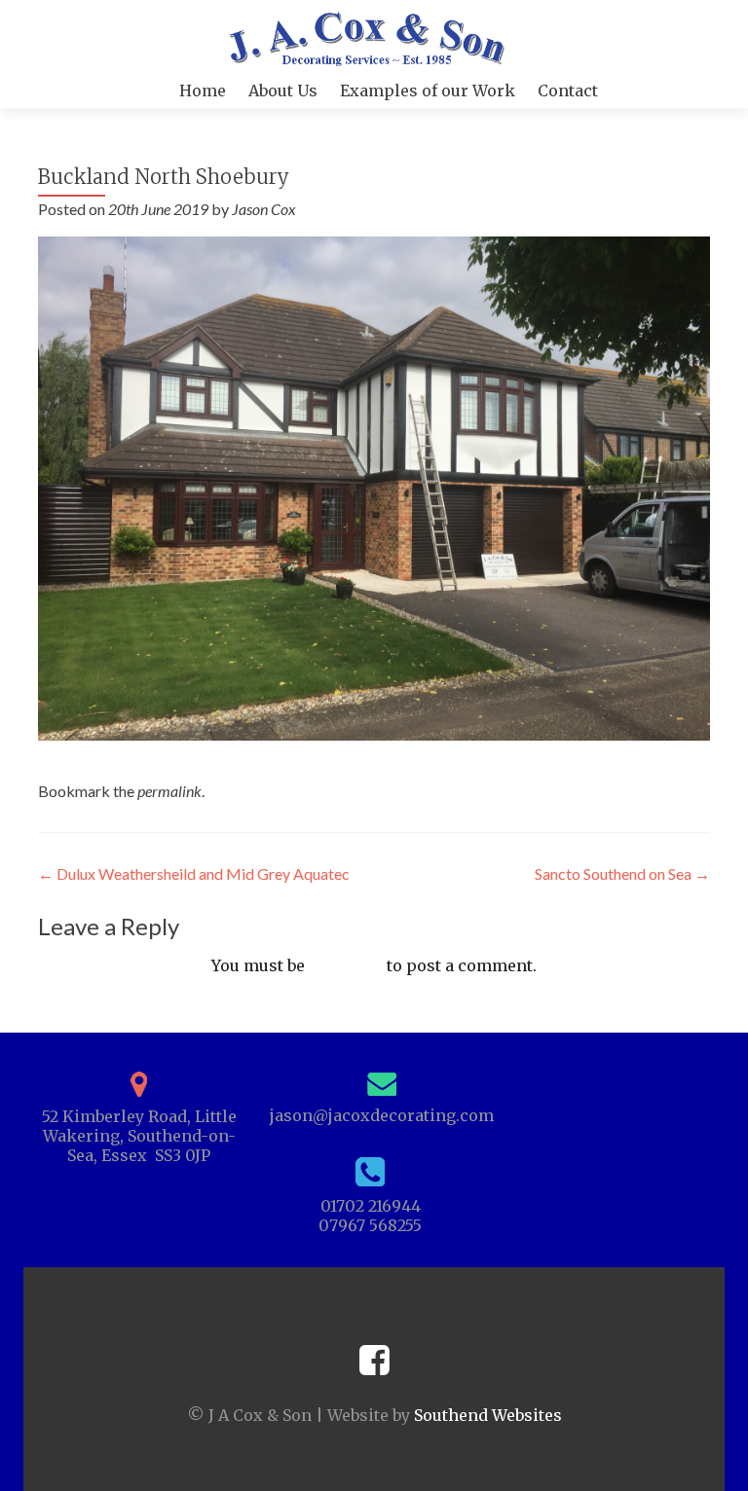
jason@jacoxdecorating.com (382, 1115)
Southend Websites (488, 1415)
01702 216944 (370, 1206)
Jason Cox (264, 209)
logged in (346, 965)
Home (202, 90)
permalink (169, 791)
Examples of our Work (427, 90)
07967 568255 (370, 1225)
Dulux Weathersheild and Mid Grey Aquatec (194, 873)
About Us (283, 90)
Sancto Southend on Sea (622, 873)
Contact (568, 90)
